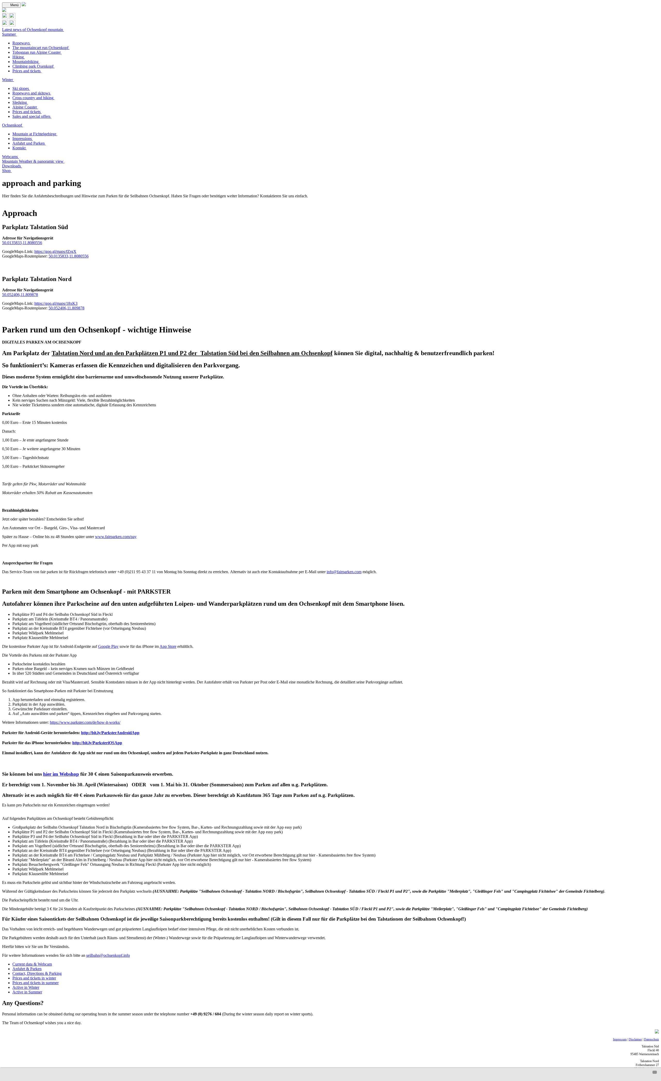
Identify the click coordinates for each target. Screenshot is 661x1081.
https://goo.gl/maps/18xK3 (55, 303)
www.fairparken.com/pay (116, 536)
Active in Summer (27, 992)
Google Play (108, 646)
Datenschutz (651, 1039)
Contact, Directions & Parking (37, 973)
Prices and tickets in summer (35, 983)
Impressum (620, 1039)
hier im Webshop (61, 774)
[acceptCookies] (654, 1072)
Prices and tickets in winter (34, 978)
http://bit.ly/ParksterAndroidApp (110, 732)
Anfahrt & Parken (27, 969)
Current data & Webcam (32, 964)
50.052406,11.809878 (20, 294)
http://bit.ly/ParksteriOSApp (97, 743)
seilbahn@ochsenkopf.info (108, 955)
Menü (14, 5)
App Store (168, 646)
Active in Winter (25, 987)
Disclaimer (635, 1039)
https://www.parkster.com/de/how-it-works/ (85, 722)
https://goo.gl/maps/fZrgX (55, 251)
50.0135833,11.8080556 (22, 242)
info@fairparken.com (344, 572)
